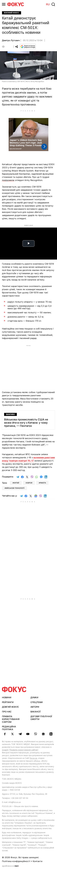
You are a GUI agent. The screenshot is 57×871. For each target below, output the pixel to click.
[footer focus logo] (14, 689)
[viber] (35, 734)
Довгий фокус (10, 707)
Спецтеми (36, 702)
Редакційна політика (9, 728)
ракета (43, 483)
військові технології (15, 488)
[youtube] (28, 734)
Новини (6, 697)
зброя (29, 483)
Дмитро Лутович (11, 40)
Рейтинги (8, 702)
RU (48, 4)
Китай (16, 483)
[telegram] (20, 734)
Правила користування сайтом (10, 719)
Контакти (37, 861)
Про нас (7, 711)
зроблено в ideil (10, 866)
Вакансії (35, 711)
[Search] (53, 4)
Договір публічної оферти (41, 717)
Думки (34, 697)
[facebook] (5, 734)
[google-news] (43, 734)
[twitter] (12, 734)
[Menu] (3, 4)
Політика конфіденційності (16, 861)
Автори (34, 707)
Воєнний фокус (11, 13)
